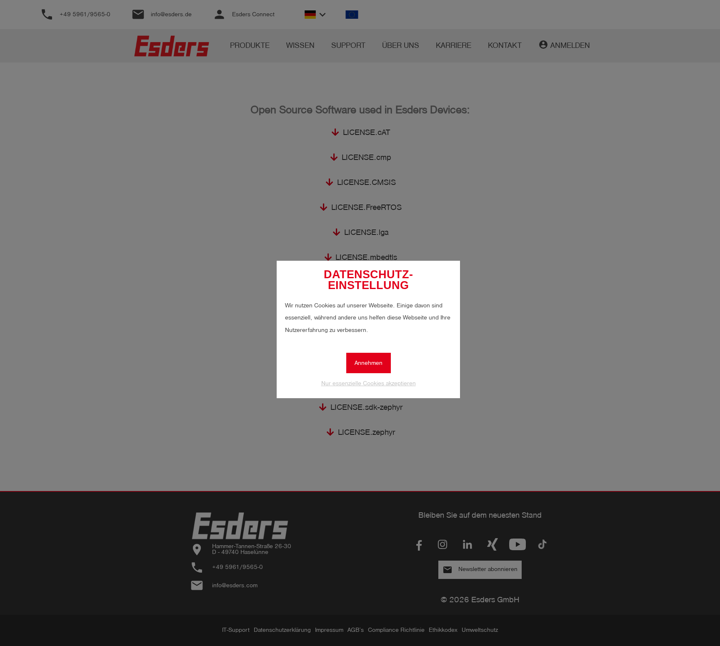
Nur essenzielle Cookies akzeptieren (368, 383)
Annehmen (368, 363)
